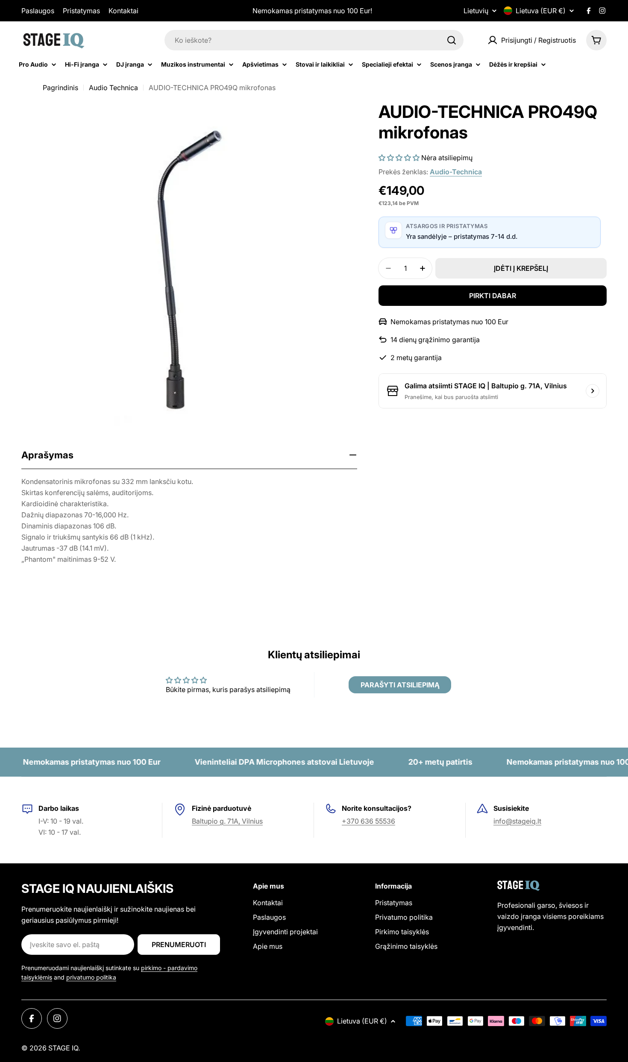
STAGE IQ (63, 1048)
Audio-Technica (456, 171)
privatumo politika (91, 977)
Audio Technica (113, 87)
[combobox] (314, 40)
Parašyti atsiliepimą (400, 685)
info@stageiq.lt (517, 821)
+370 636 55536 (368, 821)
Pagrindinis (60, 87)
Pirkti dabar (492, 295)
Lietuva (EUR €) (541, 10)
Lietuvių (476, 10)
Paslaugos (37, 10)
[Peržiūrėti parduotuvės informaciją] (592, 391)
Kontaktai (123, 10)
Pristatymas (81, 10)
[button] (399, 157)
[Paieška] (451, 40)
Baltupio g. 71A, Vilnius (227, 821)
